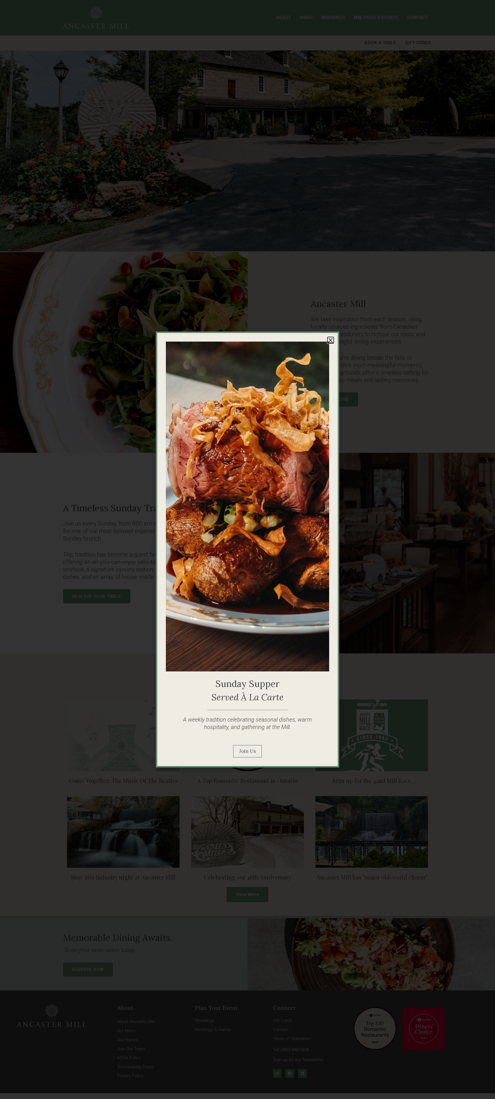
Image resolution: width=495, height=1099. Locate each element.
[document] (247, 549)
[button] (330, 340)
